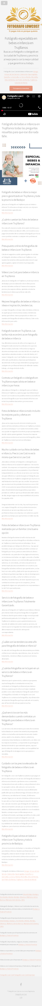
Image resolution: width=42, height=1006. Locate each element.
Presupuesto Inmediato (21, 88)
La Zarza (22, 77)
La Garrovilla (14, 77)
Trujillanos (33, 80)
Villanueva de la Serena (12, 900)
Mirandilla (34, 77)
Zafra (23, 900)
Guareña (7, 77)
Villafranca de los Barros (15, 924)
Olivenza (23, 897)
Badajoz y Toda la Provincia (9, 935)
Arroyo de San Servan (11, 74)
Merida (28, 77)
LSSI (21, 997)
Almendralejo (27, 894)
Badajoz (35, 894)
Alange (35, 71)
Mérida (27, 921)
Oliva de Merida (10, 80)
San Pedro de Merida (22, 80)
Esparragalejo (32, 74)
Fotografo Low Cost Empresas (24, 975)
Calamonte (23, 74)
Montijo (16, 897)
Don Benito (4, 897)
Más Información (7, 213)
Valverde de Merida (21, 83)
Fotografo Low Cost (7, 975)
